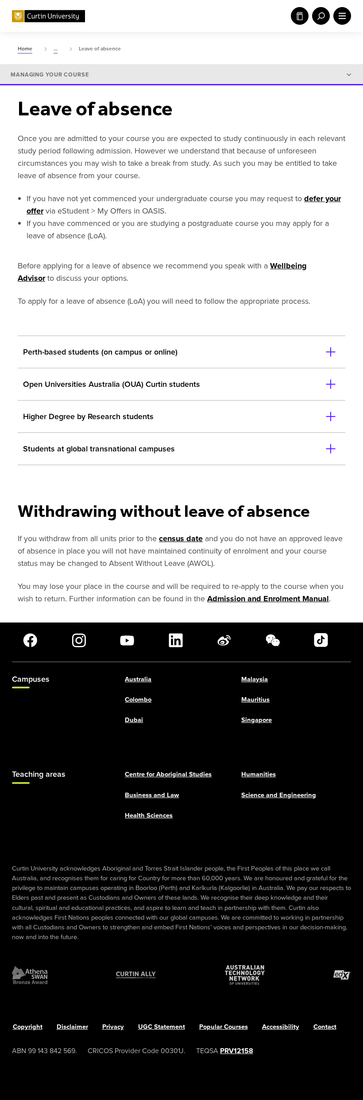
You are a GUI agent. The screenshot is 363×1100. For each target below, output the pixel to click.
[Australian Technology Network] (245, 975)
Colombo (138, 699)
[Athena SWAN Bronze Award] (29, 975)
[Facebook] (30, 640)
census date (181, 538)
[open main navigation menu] (340, 16)
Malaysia (254, 679)
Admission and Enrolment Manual (268, 598)
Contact (324, 1026)
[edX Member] (342, 975)
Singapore (256, 720)
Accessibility (280, 1026)
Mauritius (255, 699)
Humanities (258, 774)
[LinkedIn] (176, 640)
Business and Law (152, 795)
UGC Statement (161, 1026)
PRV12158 (236, 1051)
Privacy (113, 1026)
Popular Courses (223, 1026)
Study (298, 16)
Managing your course (50, 74)
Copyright (27, 1026)
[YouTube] (127, 640)
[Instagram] (79, 640)
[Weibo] (224, 640)
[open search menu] (319, 16)
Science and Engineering (278, 795)
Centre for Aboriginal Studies (168, 774)
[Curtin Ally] (136, 975)
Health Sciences (149, 815)
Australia (138, 679)
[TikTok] (321, 640)
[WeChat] (273, 640)
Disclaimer (72, 1026)
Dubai (134, 720)
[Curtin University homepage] (48, 16)
